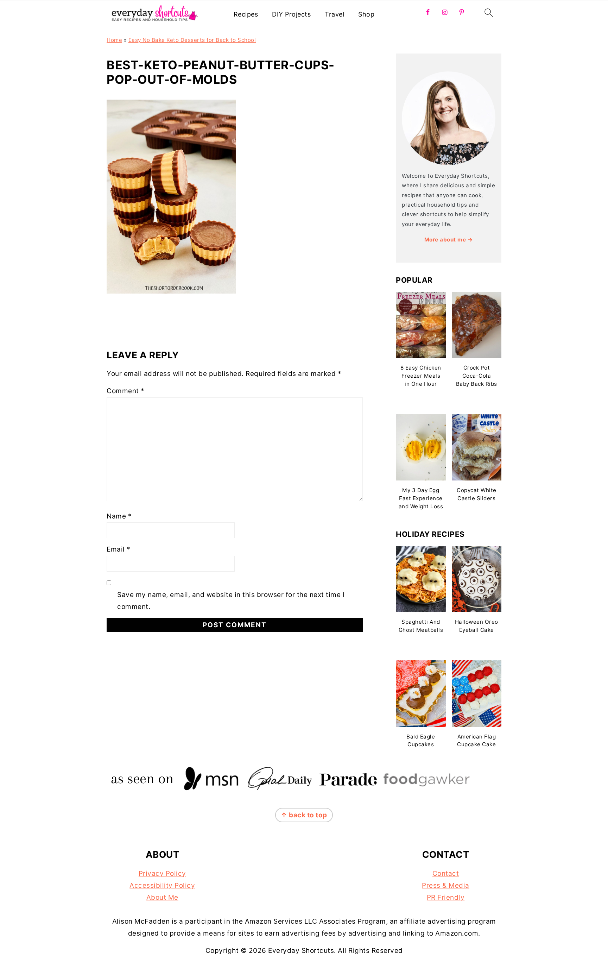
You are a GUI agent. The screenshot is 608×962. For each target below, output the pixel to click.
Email (119, 549)
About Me (162, 897)
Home (114, 40)
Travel (334, 14)
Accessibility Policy (162, 885)
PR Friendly (446, 897)
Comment (126, 391)
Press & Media (445, 885)
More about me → (448, 239)
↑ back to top (304, 815)
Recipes (246, 14)
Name (119, 516)
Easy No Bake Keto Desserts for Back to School (192, 40)
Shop (366, 14)
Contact (445, 873)
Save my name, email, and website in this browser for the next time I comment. (230, 601)
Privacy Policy (162, 873)
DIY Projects (291, 14)
